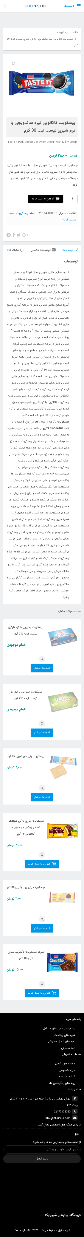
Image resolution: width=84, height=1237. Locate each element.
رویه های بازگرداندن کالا (62, 1083)
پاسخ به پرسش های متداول (59, 1028)
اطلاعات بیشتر (42, 668)
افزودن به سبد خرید (42, 198)
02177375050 (62, 1111)
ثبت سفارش (68, 1048)
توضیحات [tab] (67, 250)
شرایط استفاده (67, 1076)
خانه (75, 32)
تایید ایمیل (42, 1158)
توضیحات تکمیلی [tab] (41, 250)
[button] (13, 64)
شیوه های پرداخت (64, 1035)
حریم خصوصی (67, 1070)
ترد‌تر (21, 519)
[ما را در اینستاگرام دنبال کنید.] (77, 1134)
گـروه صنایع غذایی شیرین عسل (51, 305)
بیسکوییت (62, 32)
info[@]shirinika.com (57, 1118)
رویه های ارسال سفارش (61, 1041)
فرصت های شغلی (65, 1063)
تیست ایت (69, 219)
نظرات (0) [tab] (13, 250)
